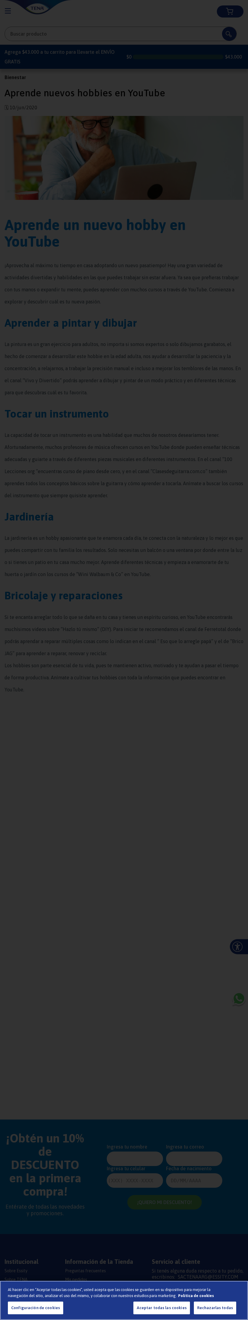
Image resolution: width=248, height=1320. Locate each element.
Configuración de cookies (35, 1308)
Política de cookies (196, 1295)
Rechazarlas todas (215, 1308)
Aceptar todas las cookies (162, 1308)
